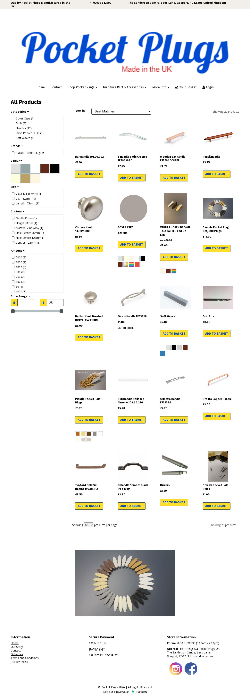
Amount (17, 250)
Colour (16, 161)
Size (14, 187)
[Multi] (131, 264)
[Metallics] (125, 264)
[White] (137, 258)
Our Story (17, 647)
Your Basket (187, 87)
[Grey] (179, 347)
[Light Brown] (77, 433)
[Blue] (162, 353)
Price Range (19, 296)
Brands (16, 146)
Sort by (81, 110)
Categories (19, 111)
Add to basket (89, 174)
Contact (56, 87)
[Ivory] (125, 258)
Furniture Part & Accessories (124, 87)
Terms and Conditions (25, 658)
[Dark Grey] (94, 433)
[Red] (137, 264)
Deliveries (17, 654)
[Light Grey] (120, 258)
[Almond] (83, 433)
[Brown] (120, 264)
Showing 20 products (226, 111)
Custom (16, 211)
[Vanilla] (131, 258)
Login (209, 87)
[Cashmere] (89, 439)
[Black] (142, 258)
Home (40, 87)
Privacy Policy (19, 661)
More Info (159, 87)
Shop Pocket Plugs (81, 87)
